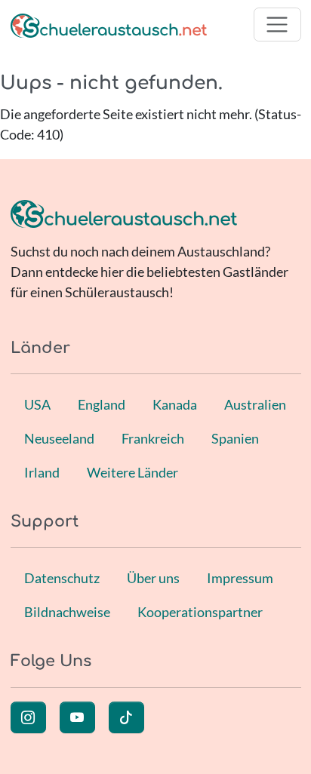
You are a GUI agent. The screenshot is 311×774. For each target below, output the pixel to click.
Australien (255, 404)
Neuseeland (59, 438)
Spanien (235, 438)
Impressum (240, 578)
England (101, 404)
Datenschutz (62, 578)
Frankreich (153, 438)
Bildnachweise (67, 612)
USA (37, 404)
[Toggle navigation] (277, 24)
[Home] (109, 24)
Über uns (153, 578)
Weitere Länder (132, 472)
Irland (42, 472)
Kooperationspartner (200, 612)
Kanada (174, 404)
